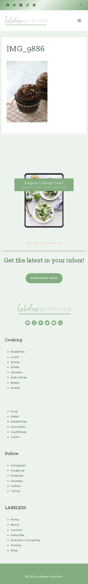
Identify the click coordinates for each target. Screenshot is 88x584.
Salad (15, 416)
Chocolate (18, 427)
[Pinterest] (34, 5)
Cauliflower (19, 432)
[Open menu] (79, 20)
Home (15, 519)
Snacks (15, 388)
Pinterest (17, 475)
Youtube (17, 481)
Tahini (15, 437)
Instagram (18, 465)
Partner (16, 545)
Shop (14, 550)
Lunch (15, 357)
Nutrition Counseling (25, 540)
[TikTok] (27, 5)
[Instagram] (21, 5)
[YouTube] (54, 568)
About (15, 524)
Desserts (17, 372)
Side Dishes (19, 377)
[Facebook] (8, 5)
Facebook (18, 470)
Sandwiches (19, 421)
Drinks (15, 367)
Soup (14, 411)
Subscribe (17, 535)
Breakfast (18, 351)
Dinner (15, 362)
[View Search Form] (80, 5)
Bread (15, 383)
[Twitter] (14, 5)
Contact (16, 530)
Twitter (16, 486)
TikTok (15, 491)
